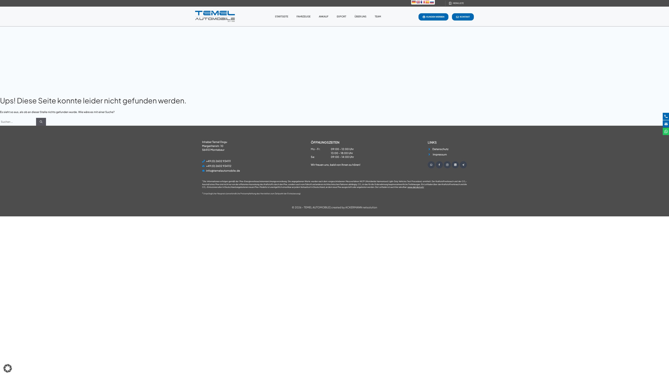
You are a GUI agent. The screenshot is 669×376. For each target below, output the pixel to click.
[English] (418, 1)
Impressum (440, 154)
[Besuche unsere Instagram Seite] (447, 164)
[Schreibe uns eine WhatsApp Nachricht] (431, 164)
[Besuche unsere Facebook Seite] (439, 164)
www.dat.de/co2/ (415, 187)
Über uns (360, 16)
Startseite (281, 16)
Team (378, 16)
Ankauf (323, 16)
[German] (414, 1)
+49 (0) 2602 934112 (218, 165)
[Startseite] (215, 16)
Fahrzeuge (303, 16)
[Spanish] (427, 1)
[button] (7, 368)
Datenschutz (440, 149)
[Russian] (432, 1)
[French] (423, 1)
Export (341, 16)
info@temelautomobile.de (223, 170)
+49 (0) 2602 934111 (218, 161)
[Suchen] (41, 122)
